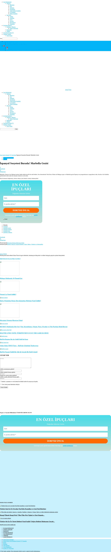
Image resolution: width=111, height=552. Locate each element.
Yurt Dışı (9, 15)
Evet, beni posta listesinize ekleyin (11, 384)
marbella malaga (7, 229)
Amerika (12, 18)
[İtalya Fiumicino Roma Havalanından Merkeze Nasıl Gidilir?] (4, 297)
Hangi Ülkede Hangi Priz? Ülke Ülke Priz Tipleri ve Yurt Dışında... (22, 515)
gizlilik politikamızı (68, 445)
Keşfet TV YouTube (11, 155)
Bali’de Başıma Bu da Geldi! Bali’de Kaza (14, 339)
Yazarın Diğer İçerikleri (14, 258)
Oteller (8, 31)
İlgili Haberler (4, 258)
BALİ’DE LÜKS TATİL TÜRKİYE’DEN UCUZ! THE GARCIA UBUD (24, 333)
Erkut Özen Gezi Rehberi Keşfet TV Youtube (15, 541)
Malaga (5, 159)
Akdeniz (12, 8)
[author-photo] (4, 252)
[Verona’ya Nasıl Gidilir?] (9, 291)
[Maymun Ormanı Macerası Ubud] (9, 317)
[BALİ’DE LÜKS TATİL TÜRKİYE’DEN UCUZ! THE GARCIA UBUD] (5, 330)
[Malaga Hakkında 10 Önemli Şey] (9, 275)
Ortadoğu (12, 24)
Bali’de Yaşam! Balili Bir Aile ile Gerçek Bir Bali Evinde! (19, 352)
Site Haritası (6, 545)
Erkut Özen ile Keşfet (12, 43)
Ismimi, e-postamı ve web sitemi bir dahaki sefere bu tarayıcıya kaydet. (20, 381)
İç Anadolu (12, 12)
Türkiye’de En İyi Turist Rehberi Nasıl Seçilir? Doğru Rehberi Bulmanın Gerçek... (27, 521)
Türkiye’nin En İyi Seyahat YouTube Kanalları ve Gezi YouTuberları (23, 509)
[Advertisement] (55, 142)
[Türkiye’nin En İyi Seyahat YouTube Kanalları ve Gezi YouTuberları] (17, 505)
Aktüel (5, 535)
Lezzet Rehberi (7, 537)
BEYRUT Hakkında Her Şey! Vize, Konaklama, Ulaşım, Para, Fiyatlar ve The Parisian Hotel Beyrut (33, 327)
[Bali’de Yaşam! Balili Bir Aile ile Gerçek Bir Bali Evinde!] (4, 349)
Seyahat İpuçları (8, 532)
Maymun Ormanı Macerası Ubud (15, 243)
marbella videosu (7, 232)
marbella (5, 226)
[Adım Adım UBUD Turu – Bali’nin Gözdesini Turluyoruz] (4, 342)
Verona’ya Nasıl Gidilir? (8, 294)
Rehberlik (9, 30)
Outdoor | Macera (11, 27)
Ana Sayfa (2, 155)
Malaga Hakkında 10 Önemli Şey (11, 278)
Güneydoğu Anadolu (15, 10)
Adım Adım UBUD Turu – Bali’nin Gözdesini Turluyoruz (19, 346)
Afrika (11, 16)
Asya (11, 19)
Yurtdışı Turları (7, 34)
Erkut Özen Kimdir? (8, 41)
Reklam (5, 544)
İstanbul (6, 531)
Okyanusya (13, 22)
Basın (4, 542)
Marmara (12, 5)
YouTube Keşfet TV (8, 32)
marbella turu (6, 231)
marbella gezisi (7, 228)
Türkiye (9, 3)
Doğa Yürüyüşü (14, 28)
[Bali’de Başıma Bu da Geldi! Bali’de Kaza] (3, 336)
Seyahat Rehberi (7, 25)
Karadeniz (12, 9)
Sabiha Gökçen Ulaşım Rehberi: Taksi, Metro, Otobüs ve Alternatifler (25, 244)
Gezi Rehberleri (7, 2)
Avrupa (12, 21)
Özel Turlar (9, 35)
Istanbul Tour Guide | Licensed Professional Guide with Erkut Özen (24, 50)
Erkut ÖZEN (3, 254)
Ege (11, 6)
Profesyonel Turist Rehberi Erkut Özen (16, 44)
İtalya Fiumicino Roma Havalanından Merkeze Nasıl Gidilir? (20, 301)
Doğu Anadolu (13, 13)
